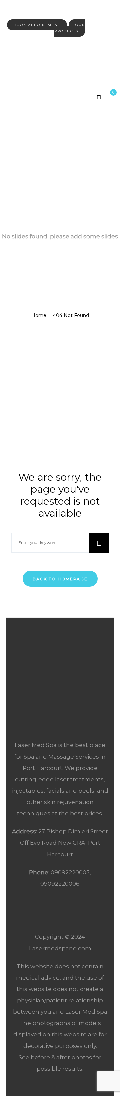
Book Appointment (37, 25)
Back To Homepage (60, 578)
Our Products (69, 28)
